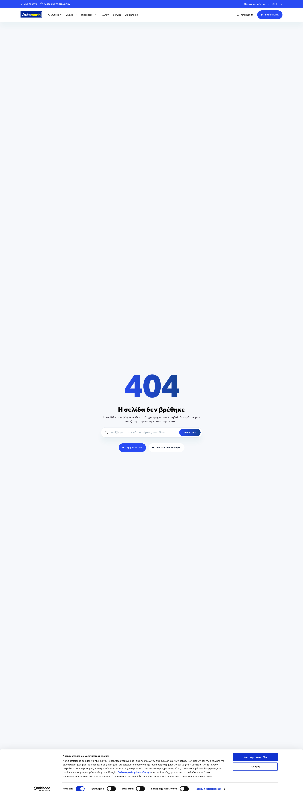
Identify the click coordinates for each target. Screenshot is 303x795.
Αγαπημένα (30, 3)
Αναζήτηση (190, 432)
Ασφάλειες (131, 14)
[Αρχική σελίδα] (31, 14)
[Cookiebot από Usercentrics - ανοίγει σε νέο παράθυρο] (42, 788)
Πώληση (104, 14)
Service (117, 14)
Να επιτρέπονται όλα (255, 757)
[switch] (111, 788)
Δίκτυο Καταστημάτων (57, 3)
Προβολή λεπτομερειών (208, 788)
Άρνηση (255, 766)
